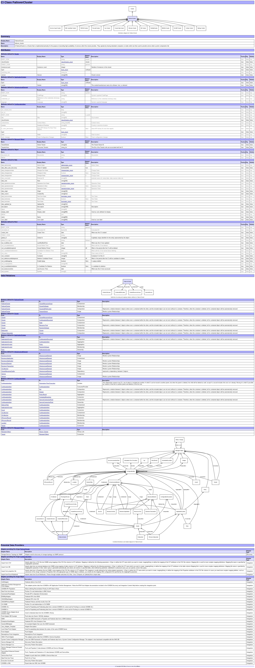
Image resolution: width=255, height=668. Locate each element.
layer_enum (64, 70)
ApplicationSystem (20, 77)
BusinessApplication (7, 358)
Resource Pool (43, 325)
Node (40, 322)
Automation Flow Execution (47, 383)
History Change (43, 431)
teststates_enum (66, 196)
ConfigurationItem (20, 104)
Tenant (3, 425)
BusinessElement (6, 363)
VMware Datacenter (7, 333)
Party (2, 349)
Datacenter (4, 330)
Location (3, 423)
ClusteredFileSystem (45, 309)
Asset (3, 410)
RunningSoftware (44, 328)
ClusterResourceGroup (45, 303)
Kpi (40, 389)
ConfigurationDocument (46, 320)
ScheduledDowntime (45, 397)
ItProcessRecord (6, 418)
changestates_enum (67, 170)
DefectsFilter (5, 405)
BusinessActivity (6, 355)
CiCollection (4, 368)
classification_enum (67, 62)
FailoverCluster (19, 299)
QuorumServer (43, 311)
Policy (41, 344)
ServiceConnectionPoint (46, 399)
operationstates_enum (67, 183)
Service (3, 374)
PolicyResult (43, 394)
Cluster (16, 54)
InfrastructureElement (21, 87)
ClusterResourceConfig (8, 371)
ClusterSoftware (44, 306)
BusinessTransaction (7, 366)
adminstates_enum (66, 165)
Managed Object (19, 139)
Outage (41, 392)
